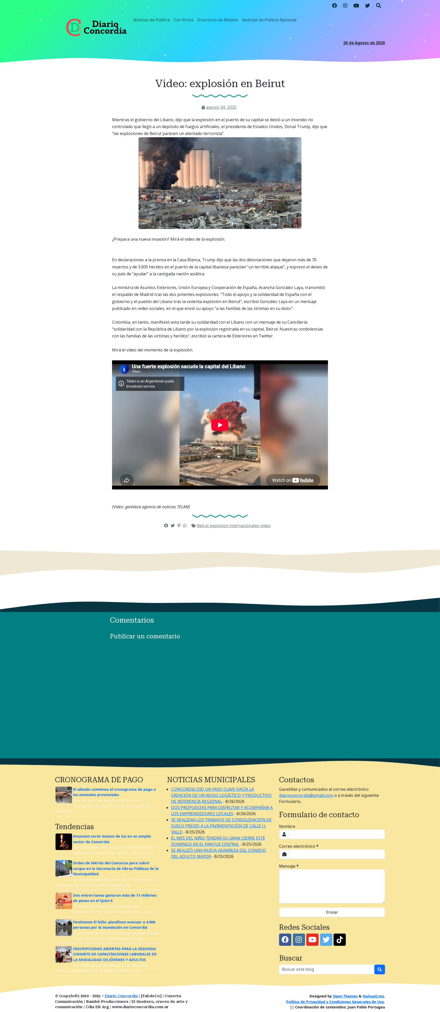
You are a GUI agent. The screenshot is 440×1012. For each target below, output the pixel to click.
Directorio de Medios (217, 20)
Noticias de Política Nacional (269, 20)
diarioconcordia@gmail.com (306, 795)
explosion (219, 525)
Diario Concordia (121, 996)
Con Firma (183, 20)
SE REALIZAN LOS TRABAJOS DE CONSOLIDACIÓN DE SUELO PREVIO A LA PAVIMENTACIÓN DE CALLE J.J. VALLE (221, 826)
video (265, 525)
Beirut (203, 525)
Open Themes (345, 996)
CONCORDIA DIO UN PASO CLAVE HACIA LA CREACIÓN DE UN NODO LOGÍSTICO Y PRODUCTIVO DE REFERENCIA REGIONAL (221, 795)
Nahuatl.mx (373, 996)
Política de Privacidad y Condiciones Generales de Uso (335, 1001)
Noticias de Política (151, 20)
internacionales (244, 525)
